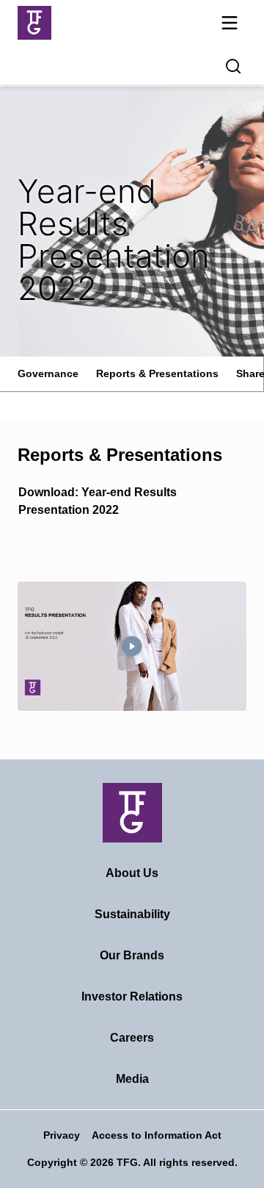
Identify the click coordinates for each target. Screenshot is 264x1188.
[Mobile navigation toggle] (229, 25)
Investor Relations (132, 996)
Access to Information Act (156, 1135)
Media (132, 1079)
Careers (132, 1037)
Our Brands (132, 955)
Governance (48, 373)
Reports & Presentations (157, 373)
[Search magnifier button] (233, 66)
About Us (132, 873)
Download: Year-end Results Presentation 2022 (97, 501)
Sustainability (132, 914)
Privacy (61, 1135)
